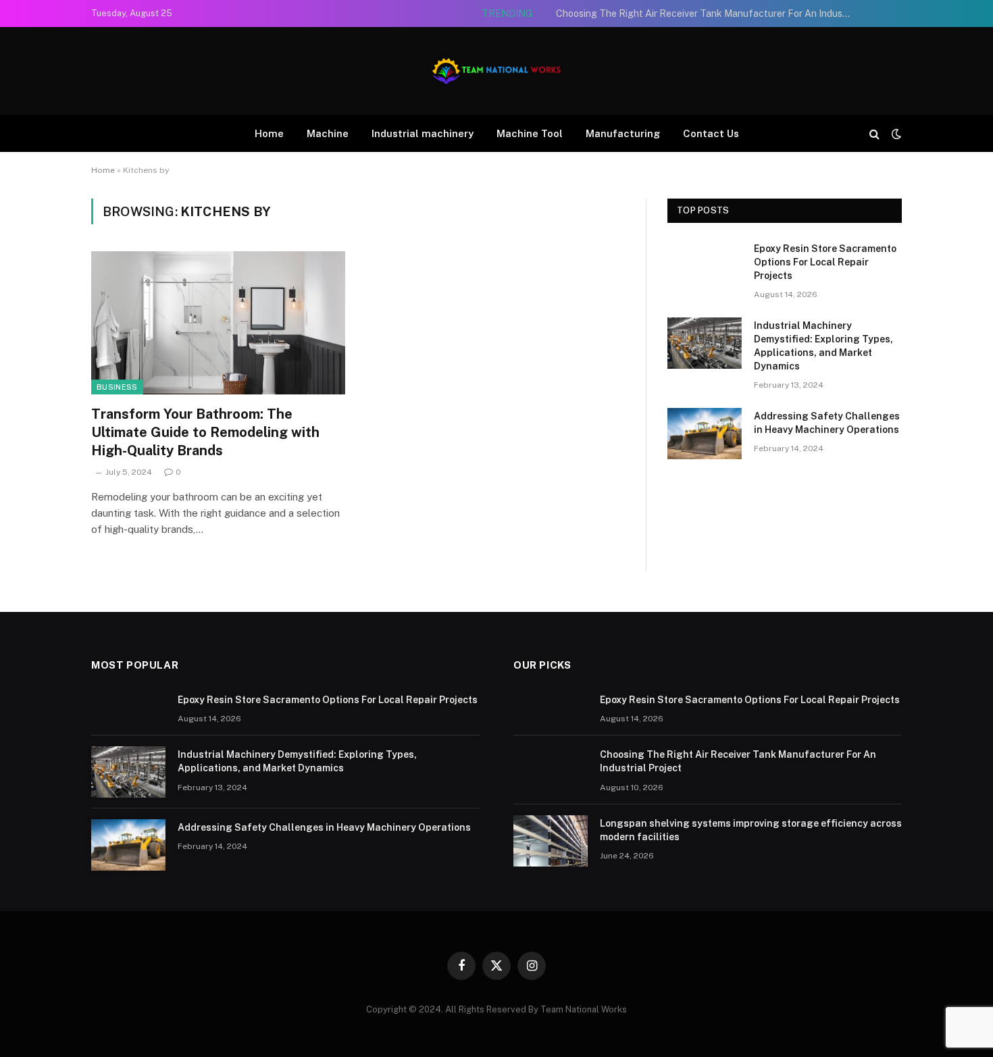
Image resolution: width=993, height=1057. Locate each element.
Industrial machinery (423, 133)
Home (269, 133)
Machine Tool (529, 133)
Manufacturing (623, 133)
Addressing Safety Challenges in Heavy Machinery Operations (827, 423)
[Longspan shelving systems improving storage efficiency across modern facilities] (550, 841)
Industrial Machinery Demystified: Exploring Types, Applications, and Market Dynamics (823, 345)
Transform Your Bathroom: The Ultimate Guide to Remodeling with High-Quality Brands (205, 432)
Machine (328, 133)
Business (117, 387)
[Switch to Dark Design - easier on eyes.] (895, 133)
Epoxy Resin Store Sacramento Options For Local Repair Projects (825, 262)
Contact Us (711, 133)
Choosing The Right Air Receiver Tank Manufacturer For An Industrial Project (708, 13)
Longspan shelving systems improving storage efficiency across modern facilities (751, 830)
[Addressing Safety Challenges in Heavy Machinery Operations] (704, 433)
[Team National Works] (496, 71)
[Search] (874, 133)
